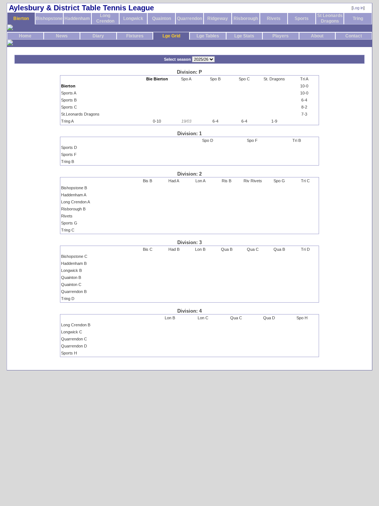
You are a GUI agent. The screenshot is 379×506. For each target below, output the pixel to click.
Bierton (21, 18)
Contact (353, 36)
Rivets (274, 18)
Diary (98, 36)
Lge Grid (171, 36)
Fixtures (135, 36)
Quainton (161, 18)
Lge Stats (244, 36)
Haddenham (77, 18)
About (317, 36)
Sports (302, 18)
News (62, 36)
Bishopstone (49, 18)
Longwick (133, 18)
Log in (358, 8)
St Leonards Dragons (330, 18)
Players (280, 36)
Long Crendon (105, 18)
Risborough (246, 18)
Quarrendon (189, 18)
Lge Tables (208, 36)
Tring (358, 18)
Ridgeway (217, 18)
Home (25, 36)
